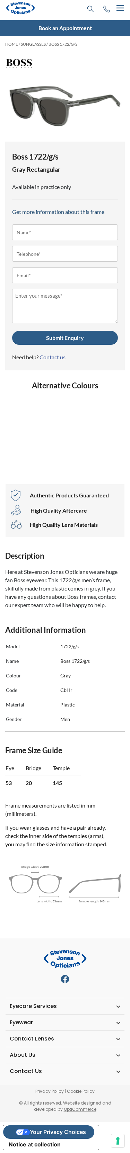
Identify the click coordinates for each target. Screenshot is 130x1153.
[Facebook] (65, 979)
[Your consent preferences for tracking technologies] (117, 1140)
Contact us (53, 357)
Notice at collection (35, 1144)
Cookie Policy (81, 1091)
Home (11, 44)
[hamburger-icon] (120, 8)
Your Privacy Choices (58, 1131)
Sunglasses (33, 44)
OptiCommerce (80, 1109)
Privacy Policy (49, 1091)
